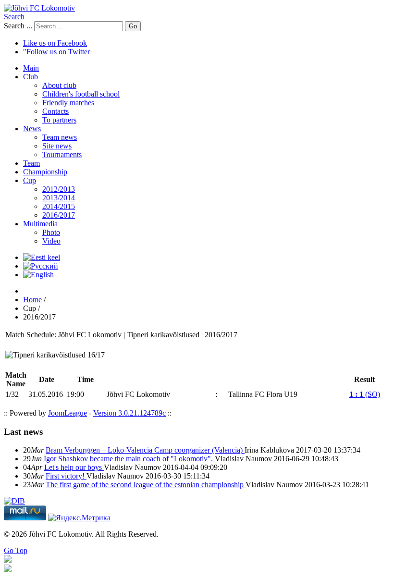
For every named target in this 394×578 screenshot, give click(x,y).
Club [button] (30, 77)
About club (59, 85)
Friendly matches (68, 102)
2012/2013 (58, 189)
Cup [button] (29, 180)
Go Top (15, 550)
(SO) (364, 394)
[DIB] (14, 501)
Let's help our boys (74, 467)
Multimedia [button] (40, 224)
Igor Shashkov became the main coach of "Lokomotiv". (129, 459)
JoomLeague (67, 413)
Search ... (18, 26)
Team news (59, 137)
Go (133, 26)
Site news (57, 146)
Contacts (55, 111)
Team (31, 163)
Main (31, 68)
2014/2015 (58, 206)
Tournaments (62, 154)
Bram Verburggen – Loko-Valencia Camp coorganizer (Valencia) (145, 450)
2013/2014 (58, 198)
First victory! (66, 476)
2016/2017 (58, 215)
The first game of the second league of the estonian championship (146, 484)
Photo (51, 232)
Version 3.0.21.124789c (129, 413)
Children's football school (81, 94)
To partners (59, 120)
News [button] (32, 128)
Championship (45, 172)
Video (51, 241)
